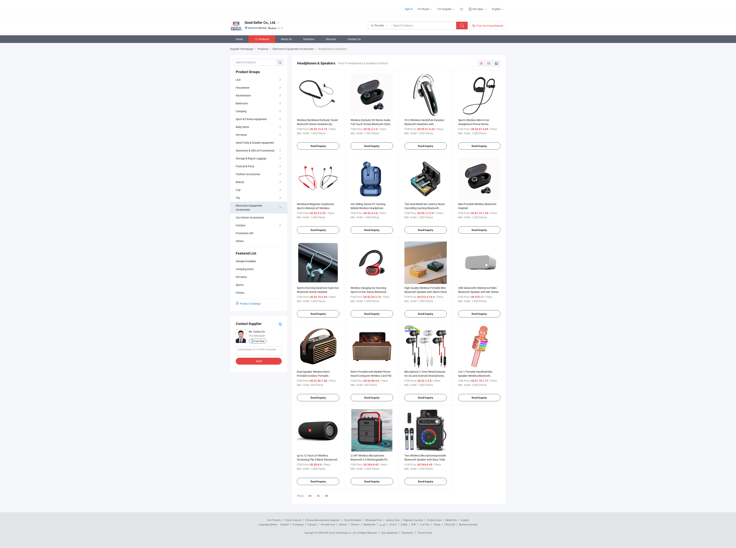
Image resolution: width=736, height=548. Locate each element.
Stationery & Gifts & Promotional (255, 150)
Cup (238, 190)
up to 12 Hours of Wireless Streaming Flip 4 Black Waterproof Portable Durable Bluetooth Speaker (318, 459)
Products (263, 39)
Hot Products (274, 520)
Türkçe (437, 524)
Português (298, 524)
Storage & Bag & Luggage (251, 158)
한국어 (393, 524)
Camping (241, 111)
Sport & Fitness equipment (251, 119)
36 (318, 496)
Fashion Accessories (248, 174)
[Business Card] (280, 323)
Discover (331, 39)
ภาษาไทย (425, 524)
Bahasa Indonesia (468, 524)
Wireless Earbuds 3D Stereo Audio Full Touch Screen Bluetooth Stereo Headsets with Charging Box (371, 124)
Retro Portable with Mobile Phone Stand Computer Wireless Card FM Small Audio (371, 376)
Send (259, 361)
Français (312, 524)
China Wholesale (352, 520)
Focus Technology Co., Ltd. (343, 532)
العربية (382, 524)
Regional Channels (413, 520)
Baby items (242, 127)
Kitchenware (243, 95)
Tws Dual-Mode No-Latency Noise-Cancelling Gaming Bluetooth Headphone (424, 208)
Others (240, 241)
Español (284, 524)
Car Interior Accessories (250, 217)
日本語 (404, 524)
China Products (293, 520)
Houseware (242, 87)
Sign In (409, 9)
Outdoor (241, 225)
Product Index (434, 520)
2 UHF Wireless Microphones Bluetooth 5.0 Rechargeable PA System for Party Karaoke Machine (371, 459)
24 (309, 495)
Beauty (240, 182)
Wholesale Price (373, 520)
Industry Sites (393, 520)
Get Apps (478, 9)
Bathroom (242, 103)
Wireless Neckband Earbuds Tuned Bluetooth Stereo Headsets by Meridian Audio (317, 124)
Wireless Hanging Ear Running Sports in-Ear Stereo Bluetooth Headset (368, 292)
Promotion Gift (244, 233)
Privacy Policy (425, 532)
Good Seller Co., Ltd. (260, 23)
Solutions (308, 39)
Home (239, 39)
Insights (465, 520)
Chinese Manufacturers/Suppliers (322, 520)
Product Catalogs (250, 303)
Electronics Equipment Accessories (249, 207)
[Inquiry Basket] (462, 9)
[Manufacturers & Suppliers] (254, 7)
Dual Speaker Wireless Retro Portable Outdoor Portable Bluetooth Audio (313, 376)
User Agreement (389, 532)
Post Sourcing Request (489, 25)
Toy (238, 197)
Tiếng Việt (449, 524)
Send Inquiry (318, 146)
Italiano (343, 524)
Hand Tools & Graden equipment (255, 142)
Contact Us (354, 39)
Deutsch (355, 524)
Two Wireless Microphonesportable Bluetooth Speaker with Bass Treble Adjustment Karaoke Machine (425, 459)
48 (326, 496)
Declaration (408, 532)
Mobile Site (451, 520)
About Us (286, 39)
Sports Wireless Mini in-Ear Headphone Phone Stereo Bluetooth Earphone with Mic (475, 124)
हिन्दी (414, 524)
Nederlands (369, 524)
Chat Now (259, 341)
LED (238, 80)
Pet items (241, 135)
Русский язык (328, 524)
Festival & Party (245, 166)
